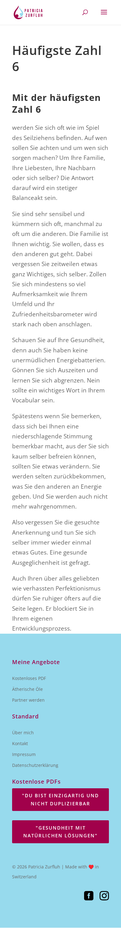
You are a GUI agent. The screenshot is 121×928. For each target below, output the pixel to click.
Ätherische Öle (27, 689)
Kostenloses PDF (29, 678)
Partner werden (28, 700)
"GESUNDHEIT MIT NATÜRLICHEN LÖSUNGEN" (60, 832)
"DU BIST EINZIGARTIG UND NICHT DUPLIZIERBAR (60, 799)
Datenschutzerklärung (35, 765)
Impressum (24, 754)
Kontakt (20, 743)
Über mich (23, 733)
